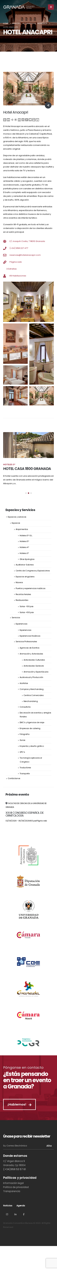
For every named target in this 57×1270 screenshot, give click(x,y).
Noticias (7, 1205)
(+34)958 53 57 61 (14, 1169)
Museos (19, 582)
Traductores (25, 767)
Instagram (7, 1214)
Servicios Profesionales (26, 641)
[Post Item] (28, 445)
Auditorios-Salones (25, 564)
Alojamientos (22, 529)
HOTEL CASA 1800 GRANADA (27, 468)
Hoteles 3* (24, 553)
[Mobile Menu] (51, 7)
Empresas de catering (30, 728)
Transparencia (11, 1191)
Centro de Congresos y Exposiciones (33, 570)
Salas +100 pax (27, 612)
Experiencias (21, 623)
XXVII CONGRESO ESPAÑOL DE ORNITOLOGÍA (25, 814)
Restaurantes (22, 600)
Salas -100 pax (26, 606)
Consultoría (25, 707)
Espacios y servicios (17, 517)
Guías (22, 740)
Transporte (25, 773)
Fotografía (24, 734)
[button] (26, 493)
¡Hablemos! (17, 1104)
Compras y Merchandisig (32, 689)
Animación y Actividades (31, 653)
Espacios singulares (25, 576)
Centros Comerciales (34, 695)
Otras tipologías (27, 559)
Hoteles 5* (24, 541)
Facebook (24, 1214)
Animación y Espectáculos (36, 671)
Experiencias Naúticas (30, 636)
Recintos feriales (23, 594)
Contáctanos (14, 778)
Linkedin (15, 1214)
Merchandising (31, 701)
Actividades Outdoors (34, 665)
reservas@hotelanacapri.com (25, 255)
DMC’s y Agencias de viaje (32, 722)
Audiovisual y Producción (31, 677)
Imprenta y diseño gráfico (32, 746)
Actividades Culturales (34, 660)
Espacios (16, 523)
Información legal (13, 1183)
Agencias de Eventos (29, 647)
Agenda (20, 1205)
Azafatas (24, 683)
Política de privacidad (16, 1187)
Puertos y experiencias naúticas (30, 588)
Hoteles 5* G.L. (26, 535)
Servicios (16, 617)
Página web (16, 261)
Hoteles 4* (24, 547)
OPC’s (22, 752)
